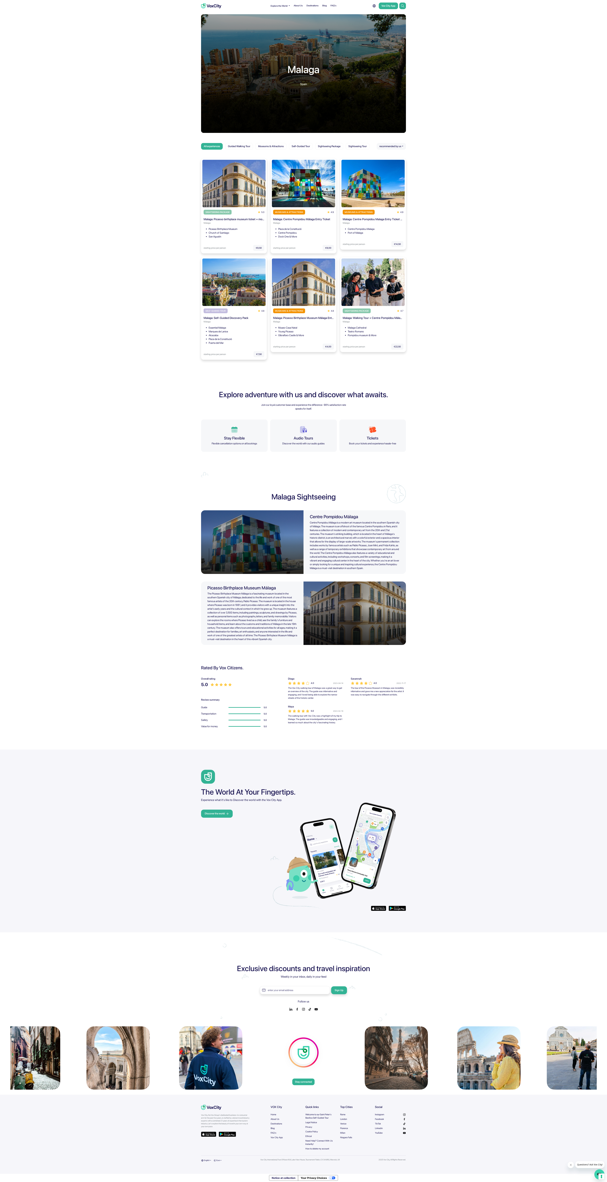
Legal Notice (311, 1122)
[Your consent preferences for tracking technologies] (601, 1176)
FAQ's (333, 5)
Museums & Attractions (271, 146)
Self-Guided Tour (301, 146)
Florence (344, 1128)
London (343, 1119)
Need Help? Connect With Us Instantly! (319, 1142)
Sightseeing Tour (357, 146)
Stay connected (303, 1081)
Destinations (313, 5)
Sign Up (339, 990)
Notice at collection (283, 1177)
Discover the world (215, 813)
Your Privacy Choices (314, 1177)
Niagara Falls (346, 1137)
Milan (342, 1133)
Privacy (308, 1127)
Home (273, 1114)
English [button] (207, 1160)
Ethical (308, 1136)
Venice (343, 1123)
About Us (298, 5)
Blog (324, 5)
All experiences (212, 146)
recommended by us (390, 146)
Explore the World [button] (279, 6)
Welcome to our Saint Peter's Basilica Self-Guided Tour (318, 1116)
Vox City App (388, 5)
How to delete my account (317, 1148)
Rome (342, 1114)
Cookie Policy (311, 1131)
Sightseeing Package (329, 146)
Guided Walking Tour (239, 146)
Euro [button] (218, 1160)
